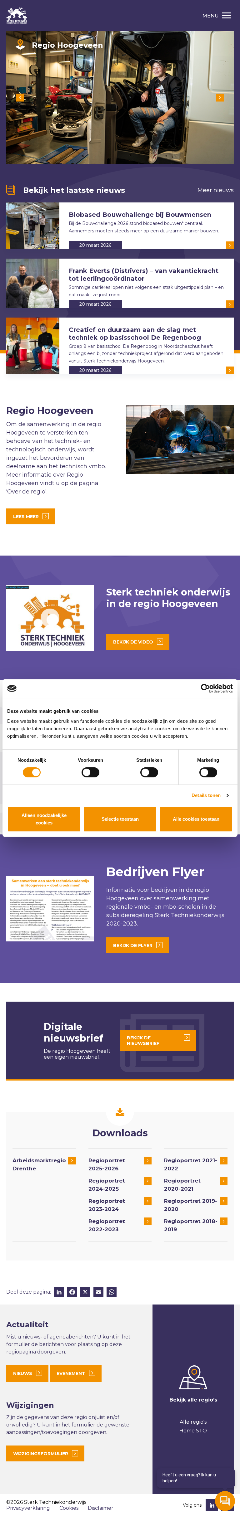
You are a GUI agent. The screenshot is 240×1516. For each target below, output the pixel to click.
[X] (85, 1293)
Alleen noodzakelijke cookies (44, 819)
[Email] (98, 1293)
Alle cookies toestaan (196, 819)
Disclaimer (100, 1508)
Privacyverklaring (28, 1508)
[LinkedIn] (59, 1293)
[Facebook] (72, 1293)
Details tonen (206, 795)
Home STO (193, 1431)
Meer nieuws (216, 190)
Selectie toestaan (120, 819)
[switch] (90, 772)
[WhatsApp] (112, 1293)
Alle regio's (193, 1422)
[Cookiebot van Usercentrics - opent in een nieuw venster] (205, 688)
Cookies (68, 1508)
